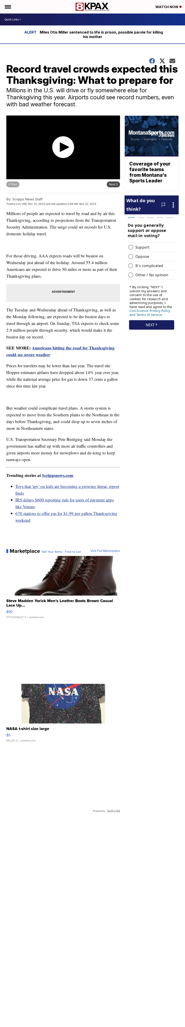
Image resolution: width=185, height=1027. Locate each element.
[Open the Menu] (7, 7)
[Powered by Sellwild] (113, 811)
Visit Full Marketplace (105, 551)
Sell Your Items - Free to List (61, 551)
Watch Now (167, 7)
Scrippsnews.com (57, 475)
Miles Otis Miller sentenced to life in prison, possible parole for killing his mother (101, 34)
